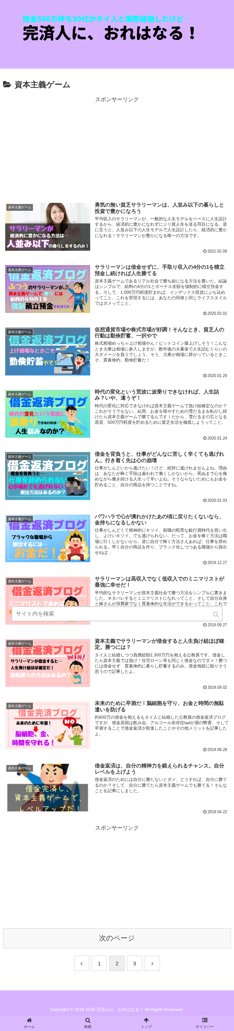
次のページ (117, 938)
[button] (216, 614)
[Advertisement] (117, 147)
